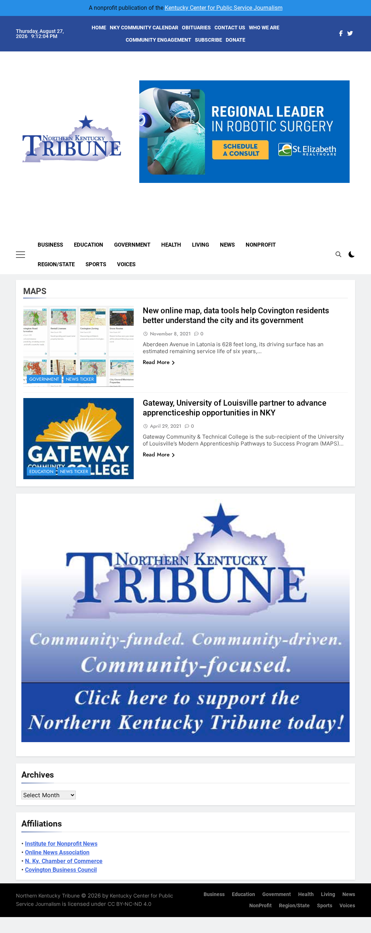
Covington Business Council (61, 869)
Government (132, 245)
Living (200, 245)
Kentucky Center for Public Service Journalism (224, 7)
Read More (156, 362)
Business (50, 245)
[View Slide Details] (248, 131)
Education (88, 245)
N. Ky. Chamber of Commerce (64, 861)
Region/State (56, 264)
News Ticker (80, 379)
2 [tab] (233, 187)
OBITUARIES (196, 27)
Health (171, 245)
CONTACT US (229, 27)
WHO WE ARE (264, 27)
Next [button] (341, 183)
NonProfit (261, 245)
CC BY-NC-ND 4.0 (129, 904)
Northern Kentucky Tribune (48, 895)
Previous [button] (147, 183)
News (227, 245)
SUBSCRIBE (208, 40)
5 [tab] (274, 187)
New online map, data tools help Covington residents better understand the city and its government (236, 315)
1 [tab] (220, 187)
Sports (96, 264)
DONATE (235, 40)
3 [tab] (247, 187)
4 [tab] (260, 187)
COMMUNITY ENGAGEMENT (158, 40)
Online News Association (57, 852)
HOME (99, 27)
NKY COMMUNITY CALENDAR (144, 27)
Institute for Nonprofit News (61, 843)
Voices (126, 264)
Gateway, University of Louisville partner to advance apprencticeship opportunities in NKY (234, 407)
